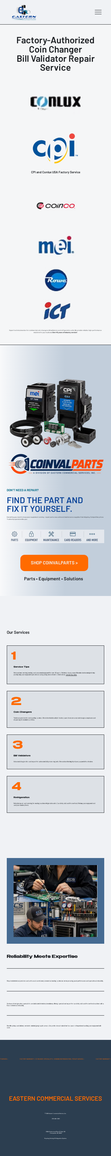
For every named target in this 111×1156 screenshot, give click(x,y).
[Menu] (98, 12)
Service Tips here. (71, 675)
